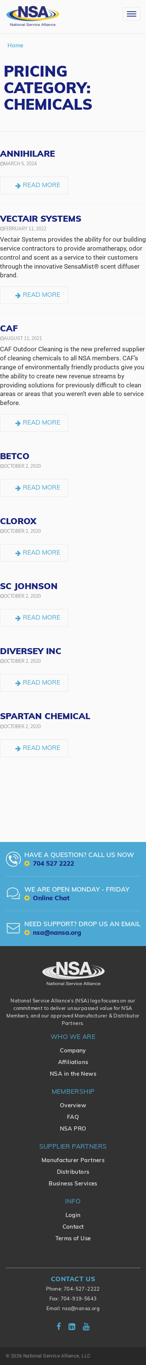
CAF (9, 329)
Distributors (73, 1172)
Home (15, 46)
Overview (73, 1106)
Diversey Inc (30, 652)
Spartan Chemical (45, 717)
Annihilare (27, 154)
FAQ (73, 1117)
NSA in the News (73, 1074)
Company (73, 1051)
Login (73, 1215)
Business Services (73, 1184)
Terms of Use (73, 1239)
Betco (15, 457)
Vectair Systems (40, 219)
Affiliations (73, 1063)
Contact (73, 1227)
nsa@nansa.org (81, 1308)
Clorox (18, 522)
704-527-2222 (82, 1289)
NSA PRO (73, 1129)
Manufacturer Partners (73, 1161)
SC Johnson (29, 587)
